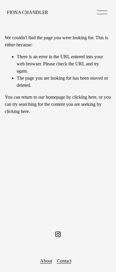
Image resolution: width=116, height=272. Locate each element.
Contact (64, 260)
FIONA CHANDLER (27, 12)
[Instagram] (58, 234)
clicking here (84, 97)
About (46, 260)
